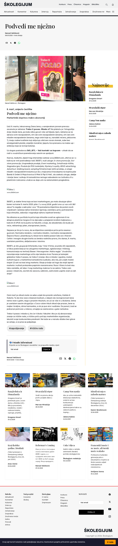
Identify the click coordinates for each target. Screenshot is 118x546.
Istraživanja (70, 12)
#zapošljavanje (16, 328)
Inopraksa (84, 12)
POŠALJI (91, 512)
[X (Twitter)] (109, 504)
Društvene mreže (100, 12)
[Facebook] (109, 497)
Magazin (86, 4)
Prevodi (8, 522)
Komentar (22, 12)
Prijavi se (46, 349)
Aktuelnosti (9, 12)
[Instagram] (109, 519)
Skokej (26, 500)
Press (70, 4)
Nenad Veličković (12, 33)
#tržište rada (36, 328)
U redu (110, 542)
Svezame (27, 497)
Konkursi (62, 4)
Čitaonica (77, 4)
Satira (7, 519)
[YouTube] (109, 511)
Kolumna (34, 12)
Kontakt (45, 500)
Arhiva (7, 525)
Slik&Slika (95, 4)
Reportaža (57, 12)
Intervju (45, 12)
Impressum (46, 503)
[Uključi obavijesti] (115, 4)
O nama (45, 497)
